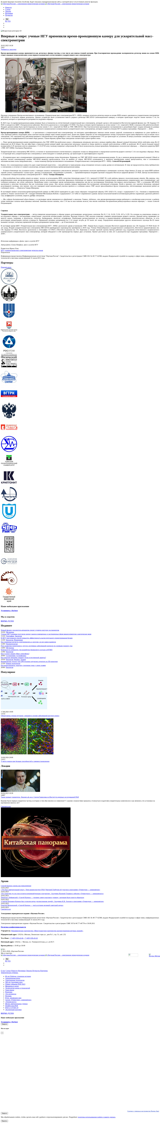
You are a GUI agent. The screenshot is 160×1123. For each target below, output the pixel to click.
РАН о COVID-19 (11, 1008)
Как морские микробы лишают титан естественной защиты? (23, 658)
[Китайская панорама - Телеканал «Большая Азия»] (36, 876)
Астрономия (10, 656)
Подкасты (36, 971)
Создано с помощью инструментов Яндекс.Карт (143, 1111)
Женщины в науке (12, 986)
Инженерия (18, 640)
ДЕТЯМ (7, 621)
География (10, 636)
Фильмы (8, 996)
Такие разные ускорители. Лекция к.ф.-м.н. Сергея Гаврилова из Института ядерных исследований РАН (40, 797)
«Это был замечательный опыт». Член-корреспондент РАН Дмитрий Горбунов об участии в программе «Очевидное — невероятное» (50, 890)
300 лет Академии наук (14, 982)
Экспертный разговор (13, 1010)
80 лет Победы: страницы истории (18, 976)
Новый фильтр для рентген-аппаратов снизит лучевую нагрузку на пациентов (30, 630)
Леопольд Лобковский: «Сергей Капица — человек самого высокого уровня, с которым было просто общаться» (42, 897)
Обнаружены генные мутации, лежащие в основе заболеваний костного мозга (30, 716)
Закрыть (4, 1024)
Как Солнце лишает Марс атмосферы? (15, 654)
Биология (9, 640)
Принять (4, 1121)
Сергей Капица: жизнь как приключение (16, 886)
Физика (17, 659)
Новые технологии (13, 663)
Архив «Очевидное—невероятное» (18, 1000)
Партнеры (44, 971)
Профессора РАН (11, 1006)
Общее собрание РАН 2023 (15, 984)
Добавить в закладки (8, 49)
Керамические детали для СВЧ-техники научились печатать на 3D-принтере (29, 661)
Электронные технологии (14, 980)
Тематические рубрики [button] (9, 973)
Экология (18, 636)
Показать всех (6, 267)
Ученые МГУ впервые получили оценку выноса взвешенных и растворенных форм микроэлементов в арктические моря (46, 634)
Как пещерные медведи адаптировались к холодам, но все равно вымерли (28, 642)
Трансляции (9, 990)
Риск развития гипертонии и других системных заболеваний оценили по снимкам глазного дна (36, 646)
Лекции (29, 971)
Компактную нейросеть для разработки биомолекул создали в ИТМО (26, 650)
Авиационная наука (12, 978)
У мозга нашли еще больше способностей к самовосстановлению (25, 761)
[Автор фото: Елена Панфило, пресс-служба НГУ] (46, 112)
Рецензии (8, 992)
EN (9, 21)
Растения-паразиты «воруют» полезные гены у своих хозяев (23, 665)
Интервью (22, 971)
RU (6, 21)
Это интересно (10, 994)
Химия (23, 659)
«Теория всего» (11, 1002)
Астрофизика (21, 656)
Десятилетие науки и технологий (17, 988)
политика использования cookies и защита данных (96, 1117)
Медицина (10, 632)
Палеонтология (12, 644)
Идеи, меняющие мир (13, 998)
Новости (14, 971)
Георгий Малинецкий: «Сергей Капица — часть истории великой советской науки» (32, 905)
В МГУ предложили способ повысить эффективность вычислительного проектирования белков (36, 638)
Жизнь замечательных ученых (16, 1004)
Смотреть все (6, 806)
